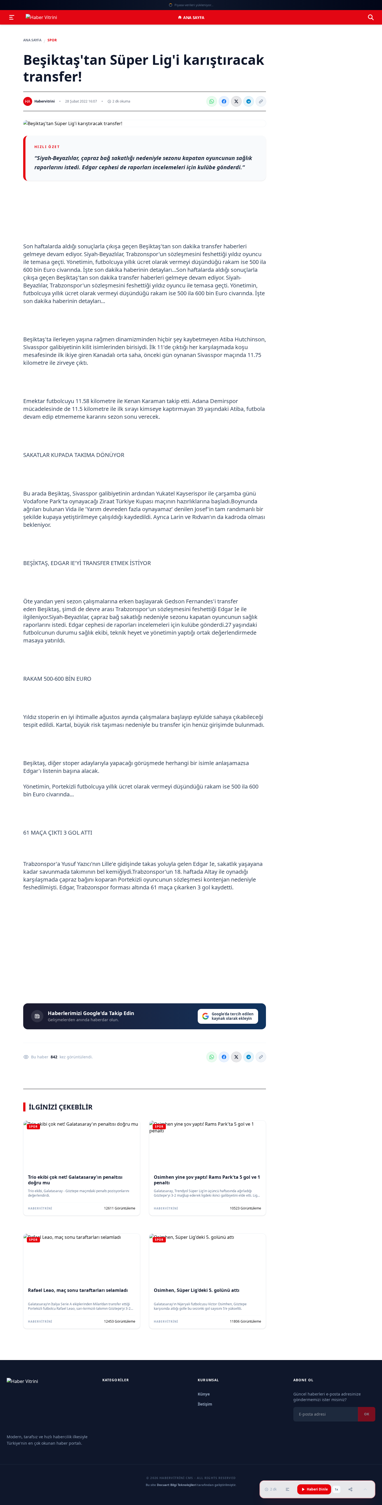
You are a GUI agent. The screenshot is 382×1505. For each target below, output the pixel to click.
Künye (204, 1394)
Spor (52, 40)
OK (366, 1414)
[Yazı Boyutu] (287, 1489)
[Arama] (370, 17)
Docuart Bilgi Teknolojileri (176, 1485)
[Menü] (12, 17)
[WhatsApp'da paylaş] (212, 101)
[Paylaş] (350, 1489)
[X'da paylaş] (236, 101)
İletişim (205, 1404)
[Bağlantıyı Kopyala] (261, 101)
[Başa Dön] (365, 1489)
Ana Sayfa (193, 17)
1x (336, 1489)
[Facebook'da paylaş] (224, 101)
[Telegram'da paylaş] (249, 101)
